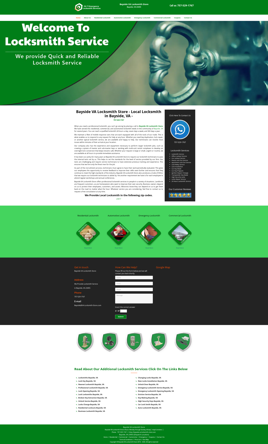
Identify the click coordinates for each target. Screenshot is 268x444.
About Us (87, 18)
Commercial (123, 437)
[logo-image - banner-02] (134, 63)
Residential (113, 437)
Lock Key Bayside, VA (87, 381)
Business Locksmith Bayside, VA (91, 411)
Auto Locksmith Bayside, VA (149, 408)
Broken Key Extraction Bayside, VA (92, 398)
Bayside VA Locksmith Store (151, 126)
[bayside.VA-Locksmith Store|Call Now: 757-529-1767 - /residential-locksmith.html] (88, 233)
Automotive (133, 437)
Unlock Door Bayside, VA (148, 384)
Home (78, 18)
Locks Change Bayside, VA (89, 404)
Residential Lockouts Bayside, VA (92, 408)
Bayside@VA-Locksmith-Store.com (87, 305)
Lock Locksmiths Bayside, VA (90, 394)
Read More (88, 248)
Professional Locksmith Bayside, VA (93, 388)
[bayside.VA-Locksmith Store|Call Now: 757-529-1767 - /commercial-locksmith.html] (180, 233)
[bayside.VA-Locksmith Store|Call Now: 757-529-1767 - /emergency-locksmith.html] (149, 233)
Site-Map (146, 439)
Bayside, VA (158, 128)
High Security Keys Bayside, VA (150, 401)
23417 (118, 199)
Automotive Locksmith (122, 18)
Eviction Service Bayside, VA (149, 394)
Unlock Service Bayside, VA (89, 401)
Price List (138, 439)
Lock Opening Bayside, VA (89, 391)
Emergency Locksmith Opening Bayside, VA (156, 391)
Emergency (143, 437)
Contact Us (188, 18)
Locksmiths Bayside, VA (88, 378)
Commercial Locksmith (162, 18)
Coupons (177, 18)
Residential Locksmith (102, 18)
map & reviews (157, 430)
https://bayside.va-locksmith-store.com (142, 432)
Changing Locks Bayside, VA (149, 378)
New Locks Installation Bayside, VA (152, 381)
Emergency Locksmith (142, 18)
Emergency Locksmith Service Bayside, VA (155, 388)
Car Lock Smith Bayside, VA (149, 404)
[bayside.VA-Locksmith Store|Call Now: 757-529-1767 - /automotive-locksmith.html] (118, 233)
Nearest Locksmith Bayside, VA (91, 384)
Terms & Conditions (126, 439)
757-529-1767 (185, 5)
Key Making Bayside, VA (148, 398)
